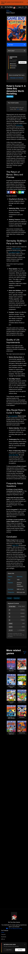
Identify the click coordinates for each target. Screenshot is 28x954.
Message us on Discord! (16, 78)
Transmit (3, 934)
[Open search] (26, 7)
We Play (9, 7)
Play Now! (10, 44)
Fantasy (9, 598)
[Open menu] (2, 7)
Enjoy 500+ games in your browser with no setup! (12, 2)
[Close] (25, 944)
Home (7, 10)
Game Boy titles (13, 455)
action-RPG (15, 545)
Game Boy (8, 11)
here (18, 109)
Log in (19, 7)
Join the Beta (22, 62)
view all (25, 652)
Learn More (8, 949)
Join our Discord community (15, 928)
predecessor (19, 125)
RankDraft (3, 936)
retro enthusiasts (13, 416)
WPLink (3, 939)
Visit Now (20, 949)
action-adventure (16, 248)
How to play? (10, 50)
